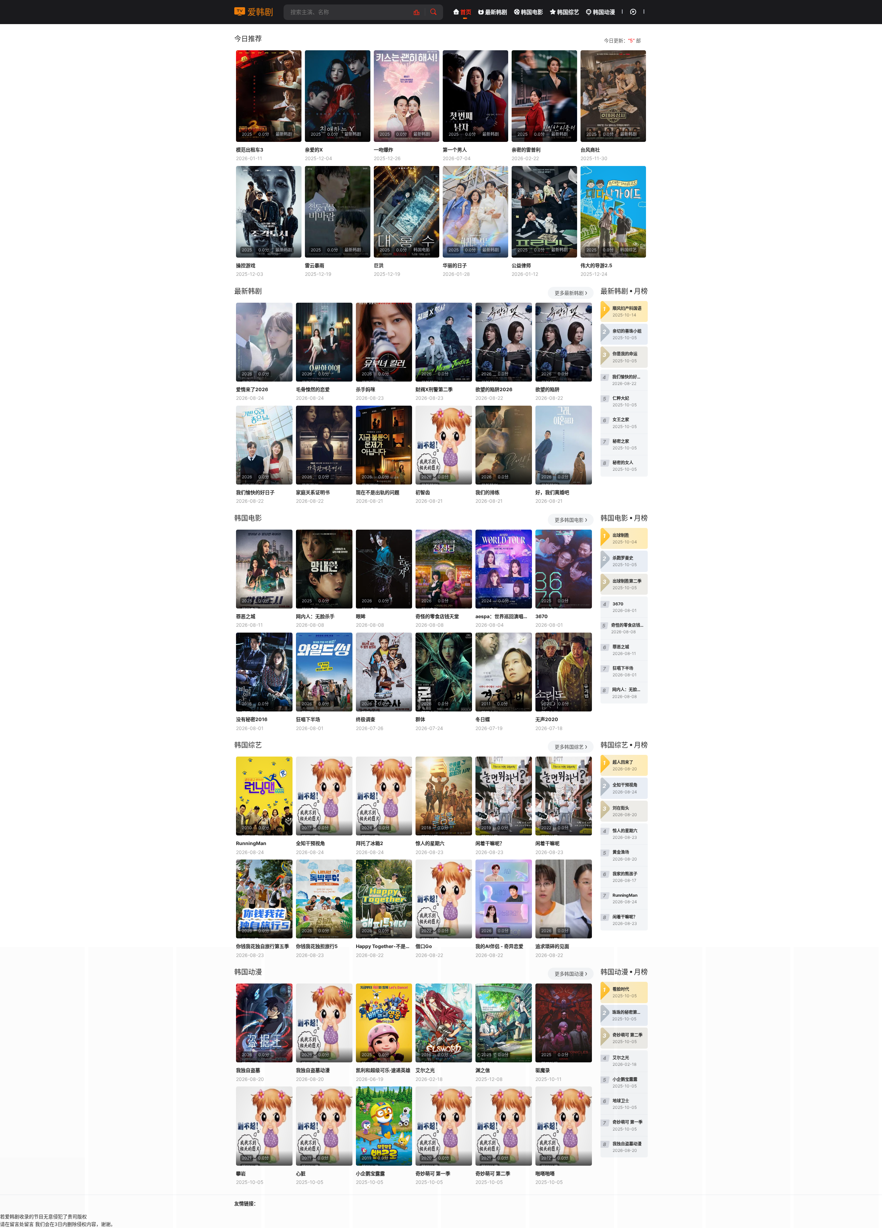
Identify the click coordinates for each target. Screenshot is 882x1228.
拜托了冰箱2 (369, 843)
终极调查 (365, 719)
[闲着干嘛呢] (563, 796)
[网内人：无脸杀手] (324, 569)
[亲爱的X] (337, 96)
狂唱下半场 (308, 719)
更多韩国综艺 (569, 747)
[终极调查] (384, 672)
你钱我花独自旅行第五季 (262, 946)
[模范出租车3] (268, 96)
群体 (420, 719)
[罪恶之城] (264, 569)
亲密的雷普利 (526, 150)
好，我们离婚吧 (552, 492)
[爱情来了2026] (264, 342)
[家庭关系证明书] (324, 445)
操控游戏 (245, 265)
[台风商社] (613, 96)
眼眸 (361, 616)
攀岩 (241, 1173)
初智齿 (423, 492)
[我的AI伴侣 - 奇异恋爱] (503, 899)
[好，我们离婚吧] (563, 445)
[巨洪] (406, 212)
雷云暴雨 (314, 265)
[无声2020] (563, 672)
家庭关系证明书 (313, 492)
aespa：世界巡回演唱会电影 (503, 616)
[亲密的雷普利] (544, 96)
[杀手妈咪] (384, 342)
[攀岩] (264, 1125)
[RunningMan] (264, 796)
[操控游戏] (268, 212)
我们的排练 (487, 492)
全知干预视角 (310, 843)
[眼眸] (384, 569)
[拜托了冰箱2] (384, 796)
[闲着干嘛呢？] (503, 796)
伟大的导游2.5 (596, 265)
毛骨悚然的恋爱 (313, 389)
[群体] (444, 672)
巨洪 (378, 265)
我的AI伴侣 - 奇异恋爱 (499, 946)
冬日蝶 (482, 719)
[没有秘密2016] (264, 672)
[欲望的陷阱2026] (503, 342)
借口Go (424, 946)
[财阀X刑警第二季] (444, 342)
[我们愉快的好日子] (264, 445)
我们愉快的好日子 (255, 492)
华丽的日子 (455, 265)
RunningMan (251, 843)
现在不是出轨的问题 (377, 492)
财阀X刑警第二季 (434, 389)
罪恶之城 (245, 616)
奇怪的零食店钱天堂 (437, 616)
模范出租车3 (249, 150)
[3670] (563, 569)
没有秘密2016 (251, 719)
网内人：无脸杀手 (315, 616)
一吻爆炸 (383, 150)
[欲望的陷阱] (563, 342)
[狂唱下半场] (324, 672)
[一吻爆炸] (406, 96)
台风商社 (590, 150)
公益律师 (521, 265)
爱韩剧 (259, 12)
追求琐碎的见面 (552, 946)
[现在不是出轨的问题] (384, 445)
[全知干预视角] (324, 796)
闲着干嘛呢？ (489, 843)
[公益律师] (544, 212)
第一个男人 (455, 150)
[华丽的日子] (475, 212)
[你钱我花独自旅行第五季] (264, 899)
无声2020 (546, 719)
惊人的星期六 (430, 843)
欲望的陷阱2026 (493, 389)
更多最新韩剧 (569, 293)
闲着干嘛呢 (547, 843)
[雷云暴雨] (337, 212)
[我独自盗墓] (264, 1023)
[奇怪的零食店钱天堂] (444, 569)
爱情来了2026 (252, 389)
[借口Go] (444, 899)
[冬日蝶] (503, 672)
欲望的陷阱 (547, 389)
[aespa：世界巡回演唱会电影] (503, 569)
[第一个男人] (475, 96)
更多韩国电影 (569, 520)
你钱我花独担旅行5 (317, 946)
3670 (541, 616)
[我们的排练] (503, 445)
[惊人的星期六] (444, 796)
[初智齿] (444, 445)
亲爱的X (314, 150)
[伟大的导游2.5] (613, 212)
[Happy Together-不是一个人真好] (384, 899)
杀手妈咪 (365, 389)
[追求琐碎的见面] (563, 899)
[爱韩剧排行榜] (420, 12)
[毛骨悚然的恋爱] (324, 342)
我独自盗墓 (248, 1070)
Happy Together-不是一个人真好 (384, 946)
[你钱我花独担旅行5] (324, 899)
